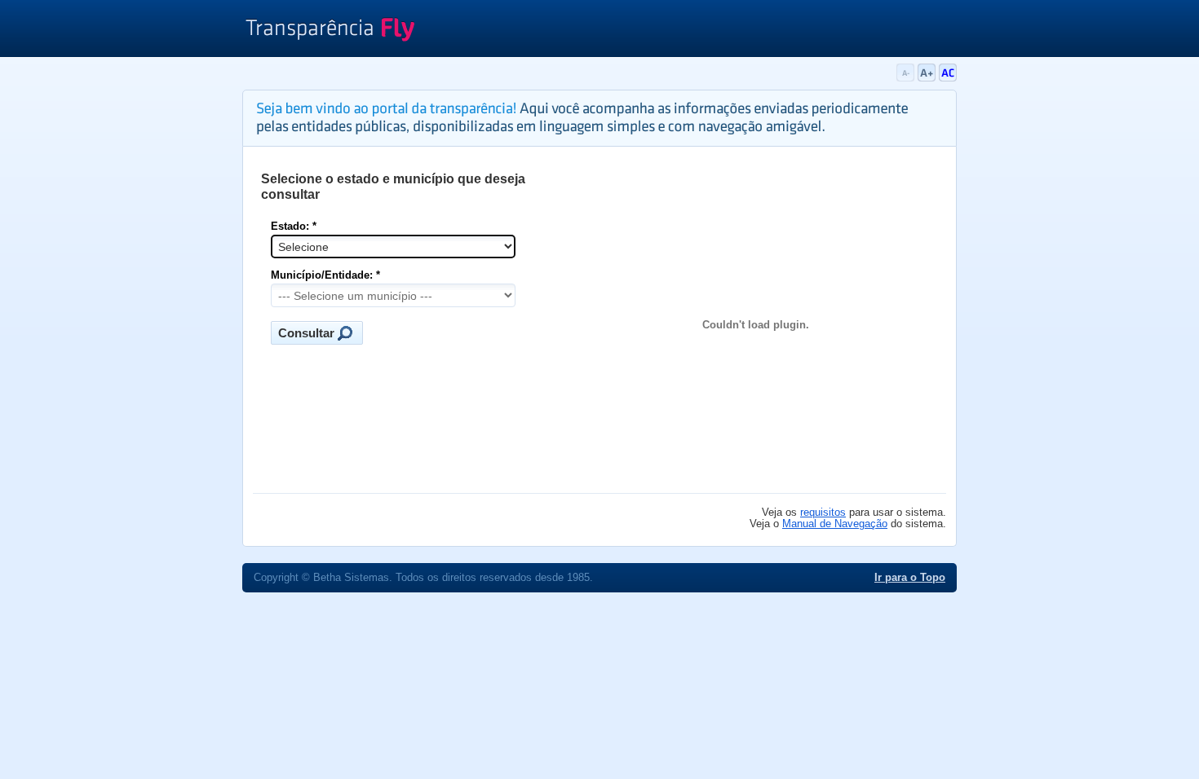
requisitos (823, 512)
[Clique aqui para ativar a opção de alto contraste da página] (948, 78)
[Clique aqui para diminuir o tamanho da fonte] (907, 78)
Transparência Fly (330, 31)
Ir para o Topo (909, 577)
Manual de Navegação (834, 524)
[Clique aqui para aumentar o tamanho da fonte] (928, 78)
